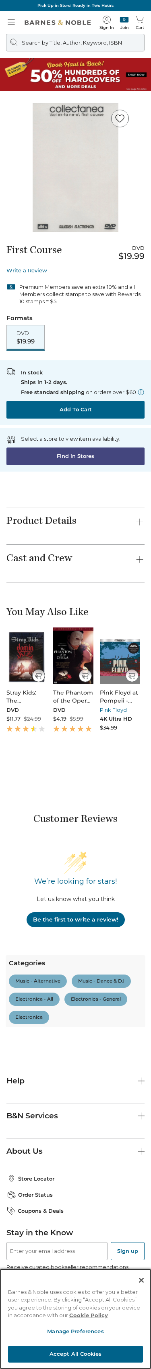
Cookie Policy (88, 1315)
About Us (24, 1151)
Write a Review (26, 271)
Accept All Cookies (75, 1354)
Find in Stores (75, 456)
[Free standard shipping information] (141, 392)
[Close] (141, 1280)
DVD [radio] (26, 337)
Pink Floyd (113, 710)
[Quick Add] (38, 676)
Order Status (35, 1194)
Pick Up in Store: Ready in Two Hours (75, 5)
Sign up (127, 1251)
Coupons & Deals (41, 1211)
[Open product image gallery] (75, 167)
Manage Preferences (75, 1331)
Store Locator (36, 1178)
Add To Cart (76, 409)
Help (15, 1080)
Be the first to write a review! (75, 919)
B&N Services (32, 1115)
